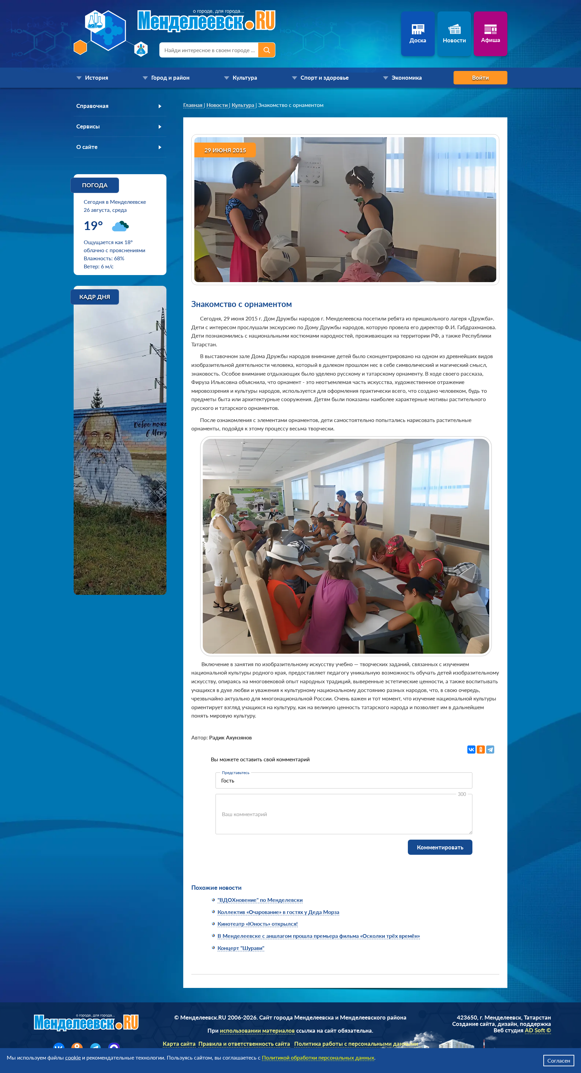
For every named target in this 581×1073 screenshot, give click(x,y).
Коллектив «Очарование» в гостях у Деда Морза (278, 912)
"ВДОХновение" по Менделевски (260, 899)
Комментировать (440, 847)
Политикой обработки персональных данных (318, 1057)
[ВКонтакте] (471, 749)
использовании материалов (257, 1030)
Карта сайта (179, 1043)
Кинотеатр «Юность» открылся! (258, 923)
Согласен (558, 1060)
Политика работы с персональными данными (356, 1043)
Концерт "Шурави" (241, 948)
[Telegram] (490, 749)
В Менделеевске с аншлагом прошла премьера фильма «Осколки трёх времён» (319, 935)
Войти (480, 77)
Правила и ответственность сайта (244, 1043)
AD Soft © (538, 1030)
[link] (193, 105)
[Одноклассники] (481, 749)
